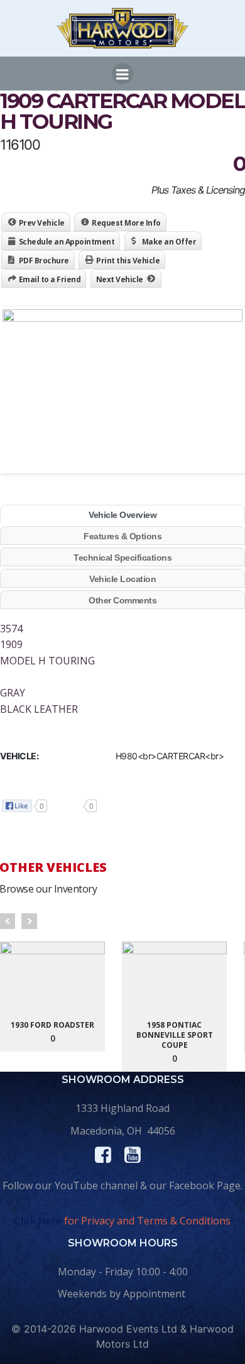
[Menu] (122, 73)
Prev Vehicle (42, 222)
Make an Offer (169, 241)
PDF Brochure (44, 260)
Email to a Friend (50, 279)
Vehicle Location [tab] (122, 579)
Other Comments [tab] (122, 600)
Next (29, 921)
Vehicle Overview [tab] (122, 515)
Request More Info (126, 222)
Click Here (38, 1221)
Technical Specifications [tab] (123, 558)
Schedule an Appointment (67, 241)
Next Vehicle (119, 279)
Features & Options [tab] (122, 536)
